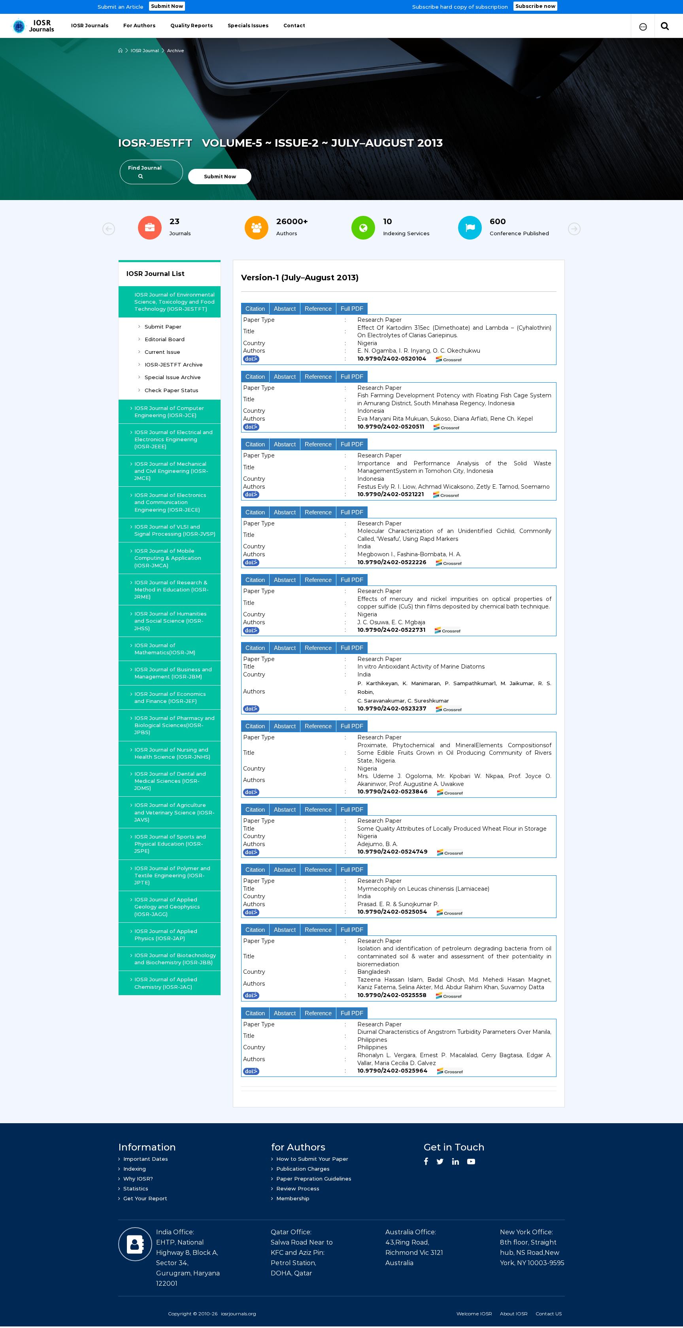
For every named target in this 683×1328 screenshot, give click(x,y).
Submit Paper (163, 326)
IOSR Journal (145, 50)
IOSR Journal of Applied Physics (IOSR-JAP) (165, 934)
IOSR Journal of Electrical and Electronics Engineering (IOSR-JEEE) (173, 439)
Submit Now (167, 6)
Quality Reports (191, 25)
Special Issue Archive (173, 377)
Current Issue (162, 352)
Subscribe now (535, 6)
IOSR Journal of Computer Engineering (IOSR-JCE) (169, 411)
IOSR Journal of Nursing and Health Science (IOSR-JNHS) (172, 753)
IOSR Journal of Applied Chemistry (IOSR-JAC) (165, 983)
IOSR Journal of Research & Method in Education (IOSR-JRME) (171, 589)
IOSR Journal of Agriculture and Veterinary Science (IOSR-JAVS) (174, 812)
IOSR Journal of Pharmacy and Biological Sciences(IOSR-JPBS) (174, 725)
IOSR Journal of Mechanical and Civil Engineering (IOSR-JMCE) (171, 471)
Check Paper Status (171, 390)
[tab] (399, 282)
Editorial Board (165, 339)
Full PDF (352, 308)
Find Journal (145, 168)
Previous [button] (136, 230)
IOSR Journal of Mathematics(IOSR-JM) (164, 648)
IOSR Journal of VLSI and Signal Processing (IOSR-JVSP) (174, 530)
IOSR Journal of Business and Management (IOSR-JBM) (173, 673)
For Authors (139, 25)
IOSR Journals (89, 25)
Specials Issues (248, 25)
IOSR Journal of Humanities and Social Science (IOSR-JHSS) (170, 620)
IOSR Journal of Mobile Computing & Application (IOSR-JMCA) (167, 558)
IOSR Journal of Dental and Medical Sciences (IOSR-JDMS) (170, 781)
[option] (341, 7)
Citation (255, 308)
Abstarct (285, 308)
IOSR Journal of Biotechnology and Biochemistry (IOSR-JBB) (175, 958)
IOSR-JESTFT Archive (174, 364)
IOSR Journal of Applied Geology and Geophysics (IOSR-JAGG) (167, 906)
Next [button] (547, 230)
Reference (318, 308)
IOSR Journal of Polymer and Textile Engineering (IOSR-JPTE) (172, 875)
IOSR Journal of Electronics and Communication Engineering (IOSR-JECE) (170, 502)
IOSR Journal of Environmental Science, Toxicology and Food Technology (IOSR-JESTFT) (174, 301)
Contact (294, 25)
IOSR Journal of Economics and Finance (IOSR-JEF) (170, 697)
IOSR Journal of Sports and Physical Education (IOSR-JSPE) (170, 843)
